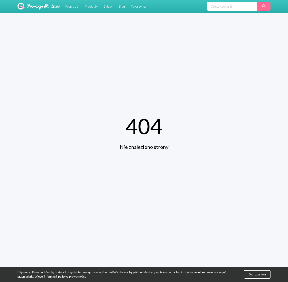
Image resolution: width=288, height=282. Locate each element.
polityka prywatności (71, 276)
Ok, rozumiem (257, 274)
